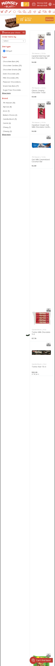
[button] (38, 4)
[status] (28, 18)
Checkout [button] (49, 19)
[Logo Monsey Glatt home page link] (9, 4)
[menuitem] (2, 12)
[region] (35, 19)
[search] (26, 4)
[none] (41, 48)
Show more (6, 93)
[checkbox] (14, 51)
